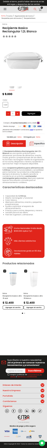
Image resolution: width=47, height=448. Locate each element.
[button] (5, 9)
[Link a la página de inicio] (4, 15)
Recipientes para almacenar (12, 18)
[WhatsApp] (42, 443)
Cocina (9, 16)
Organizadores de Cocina (24, 16)
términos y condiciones (27, 376)
